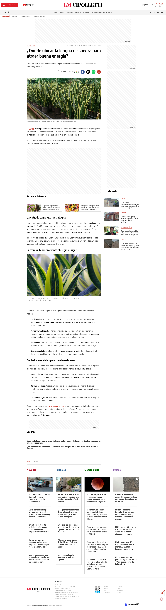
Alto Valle (124, 213)
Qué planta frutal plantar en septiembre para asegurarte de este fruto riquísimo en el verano (90, 208)
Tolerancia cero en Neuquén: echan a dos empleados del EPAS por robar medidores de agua (39, 543)
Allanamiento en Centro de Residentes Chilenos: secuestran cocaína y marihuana (67, 543)
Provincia (78, 12)
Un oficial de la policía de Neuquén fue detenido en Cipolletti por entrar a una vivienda (68, 528)
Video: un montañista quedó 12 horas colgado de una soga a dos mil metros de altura (126, 498)
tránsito (123, 239)
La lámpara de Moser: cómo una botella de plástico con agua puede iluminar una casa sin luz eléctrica (96, 514)
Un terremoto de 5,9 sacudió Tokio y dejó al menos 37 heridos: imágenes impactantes (124, 545)
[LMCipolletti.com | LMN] (29, 5)
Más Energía (98, 12)
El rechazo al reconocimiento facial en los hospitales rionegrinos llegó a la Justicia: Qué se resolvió (130, 205)
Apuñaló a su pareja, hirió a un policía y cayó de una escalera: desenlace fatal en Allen (68, 498)
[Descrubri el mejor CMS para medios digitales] (132, 606)
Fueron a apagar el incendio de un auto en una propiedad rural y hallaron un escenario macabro (124, 514)
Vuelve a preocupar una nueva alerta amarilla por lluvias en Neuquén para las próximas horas (39, 558)
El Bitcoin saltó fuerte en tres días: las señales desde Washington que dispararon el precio (125, 530)
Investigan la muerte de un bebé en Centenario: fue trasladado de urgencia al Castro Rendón (40, 528)
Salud (123, 198)
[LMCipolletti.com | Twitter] (154, 12)
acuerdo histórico (126, 227)
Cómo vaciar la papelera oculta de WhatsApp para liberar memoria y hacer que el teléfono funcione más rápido (97, 547)
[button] (2, 12)
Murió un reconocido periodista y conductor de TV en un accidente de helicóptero (126, 560)
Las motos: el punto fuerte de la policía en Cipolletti (67, 557)
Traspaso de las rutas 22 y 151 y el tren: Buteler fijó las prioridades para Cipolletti (130, 233)
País (105, 590)
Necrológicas (107, 12)
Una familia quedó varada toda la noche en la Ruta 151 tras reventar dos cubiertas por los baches (130, 246)
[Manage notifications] (161, 599)
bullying (14, 16)
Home (55, 12)
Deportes (106, 588)
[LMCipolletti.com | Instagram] (158, 12)
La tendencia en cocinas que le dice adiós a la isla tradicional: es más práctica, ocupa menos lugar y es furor (96, 564)
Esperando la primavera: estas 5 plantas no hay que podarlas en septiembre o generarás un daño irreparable (51, 209)
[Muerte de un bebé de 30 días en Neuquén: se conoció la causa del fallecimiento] (40, 484)
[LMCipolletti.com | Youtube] (162, 12)
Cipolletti (62, 12)
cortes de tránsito (39, 16)
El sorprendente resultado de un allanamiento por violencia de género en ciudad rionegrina (68, 513)
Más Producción (88, 12)
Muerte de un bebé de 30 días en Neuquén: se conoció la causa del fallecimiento (39, 498)
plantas (80, 46)
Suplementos (107, 592)
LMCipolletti (71, 46)
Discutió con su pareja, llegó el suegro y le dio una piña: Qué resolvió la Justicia (130, 219)
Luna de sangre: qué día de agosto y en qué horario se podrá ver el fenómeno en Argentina (96, 498)
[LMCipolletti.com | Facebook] (151, 12)
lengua (31, 129)
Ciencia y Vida (31, 45)
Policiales (70, 12)
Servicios (119, 592)
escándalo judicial (25, 16)
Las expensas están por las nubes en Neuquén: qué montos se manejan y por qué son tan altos (39, 513)
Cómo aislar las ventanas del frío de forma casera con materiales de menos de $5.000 (96, 530)
